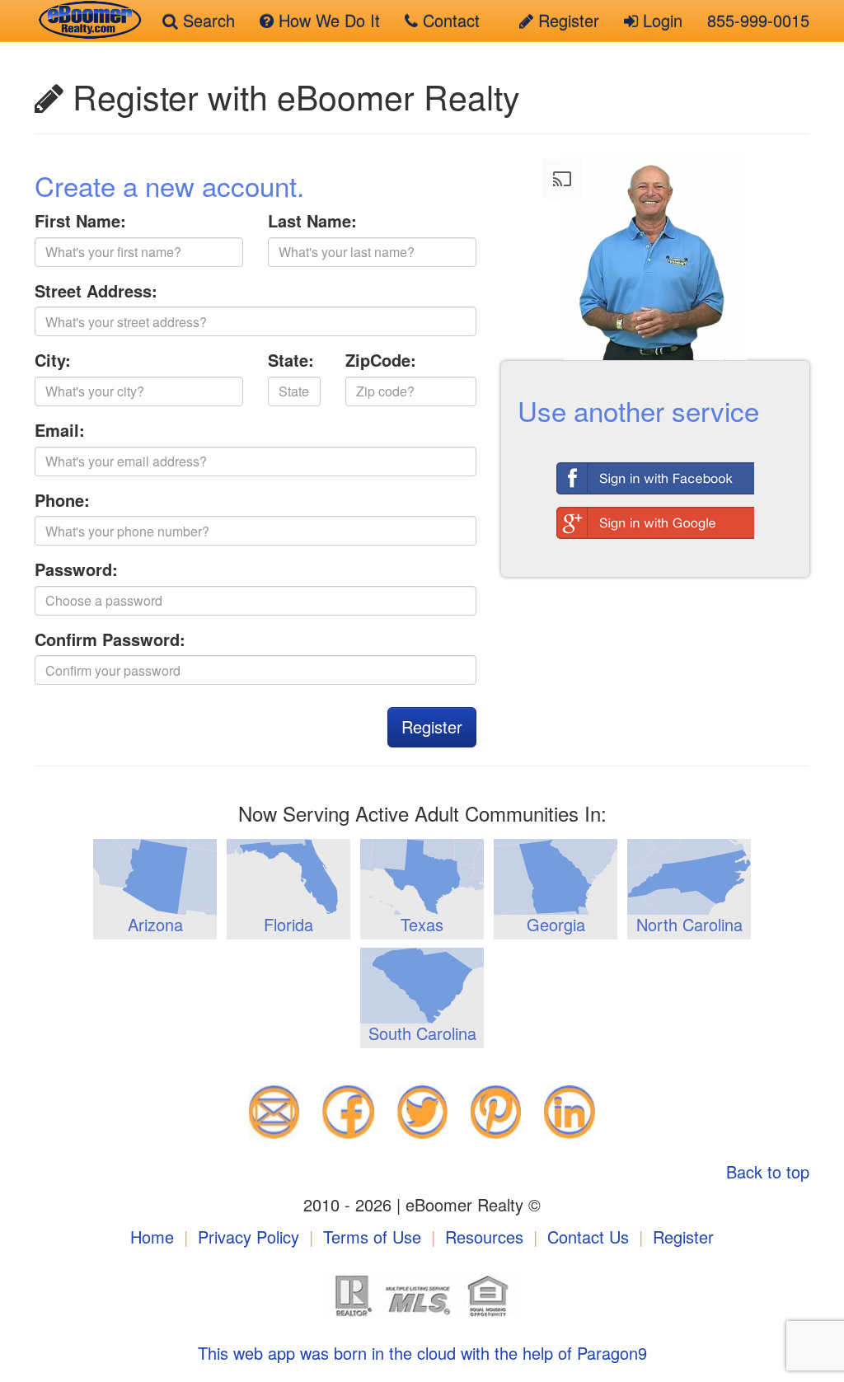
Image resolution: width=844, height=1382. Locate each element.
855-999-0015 (758, 20)
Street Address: (96, 290)
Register (566, 20)
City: (53, 360)
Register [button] (431, 726)
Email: (60, 430)
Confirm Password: (110, 639)
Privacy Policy (248, 1236)
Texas (422, 924)
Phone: (62, 500)
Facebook (655, 473)
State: (291, 360)
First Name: (80, 220)
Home (152, 1236)
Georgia (556, 924)
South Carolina (422, 1033)
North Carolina (689, 924)
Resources (484, 1236)
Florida (288, 924)
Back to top (767, 1171)
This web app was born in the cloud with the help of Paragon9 (422, 1353)
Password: (76, 569)
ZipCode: (380, 360)
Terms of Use (372, 1236)
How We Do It (327, 20)
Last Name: (312, 220)
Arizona (155, 924)
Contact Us (588, 1236)
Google (655, 518)
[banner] (86, 20)
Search (206, 20)
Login (660, 20)
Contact (449, 20)
